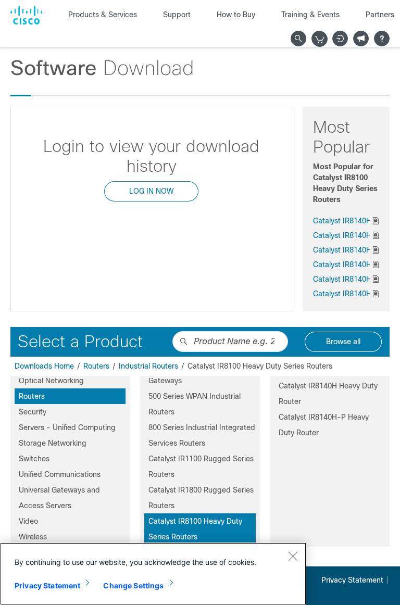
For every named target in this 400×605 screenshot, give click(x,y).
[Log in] (340, 38)
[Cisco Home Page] (26, 15)
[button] (70, 380)
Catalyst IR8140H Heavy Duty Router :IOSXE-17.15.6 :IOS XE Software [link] (341, 279)
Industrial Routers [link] (148, 366)
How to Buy (236, 14)
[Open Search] (298, 38)
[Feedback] (361, 38)
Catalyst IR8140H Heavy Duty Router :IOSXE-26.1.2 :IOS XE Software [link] (341, 235)
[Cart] (320, 39)
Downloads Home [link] (44, 366)
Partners (380, 14)
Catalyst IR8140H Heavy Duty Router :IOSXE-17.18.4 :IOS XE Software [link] (341, 221)
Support (177, 14)
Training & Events (310, 14)
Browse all (343, 341)
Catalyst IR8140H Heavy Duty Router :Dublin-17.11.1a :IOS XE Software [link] (341, 250)
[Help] (382, 38)
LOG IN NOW (151, 191)
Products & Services (102, 14)
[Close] (293, 556)
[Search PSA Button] (184, 341)
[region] (153, 574)
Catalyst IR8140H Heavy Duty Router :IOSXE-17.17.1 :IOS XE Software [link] (341, 264)
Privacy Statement (352, 580)
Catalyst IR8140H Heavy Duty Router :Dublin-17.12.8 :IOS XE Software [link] (341, 293)
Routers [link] (96, 366)
